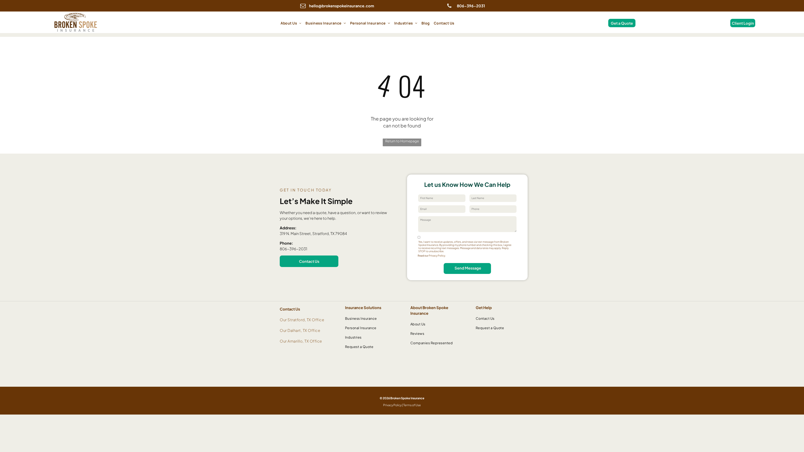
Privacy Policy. (437, 255)
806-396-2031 (293, 248)
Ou (282, 319)
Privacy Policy (392, 405)
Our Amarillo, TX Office (301, 341)
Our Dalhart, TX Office (300, 330)
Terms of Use (412, 405)
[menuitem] (290, 23)
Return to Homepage (402, 141)
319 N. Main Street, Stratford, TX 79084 (313, 233)
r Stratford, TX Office (304, 319)
